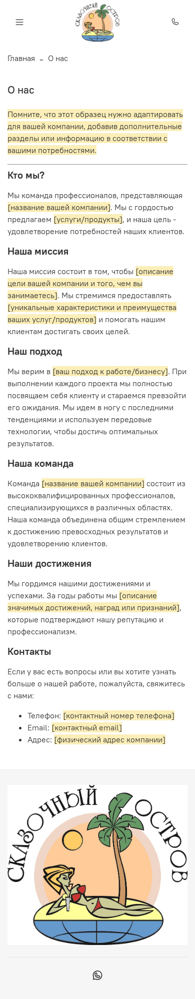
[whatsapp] (98, 976)
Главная (21, 58)
